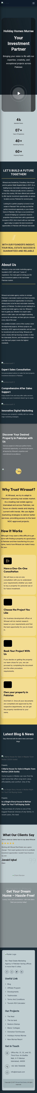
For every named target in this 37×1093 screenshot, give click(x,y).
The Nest (10, 1016)
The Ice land (12, 1020)
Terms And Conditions (16, 999)
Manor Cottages (13, 1028)
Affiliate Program (13, 988)
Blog (9, 984)
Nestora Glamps (13, 1024)
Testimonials (12, 995)
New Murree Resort (14, 1039)
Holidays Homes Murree (16, 1036)
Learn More (17, 289)
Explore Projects (17, 78)
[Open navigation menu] (33, 3)
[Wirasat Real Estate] (5, 3)
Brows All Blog (17, 748)
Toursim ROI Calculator (16, 1003)
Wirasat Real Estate (21, 1082)
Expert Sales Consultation (16, 369)
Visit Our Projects (11, 461)
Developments (12, 992)
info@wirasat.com (18, 1072)
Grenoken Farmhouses (16, 1032)
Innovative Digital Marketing (17, 410)
